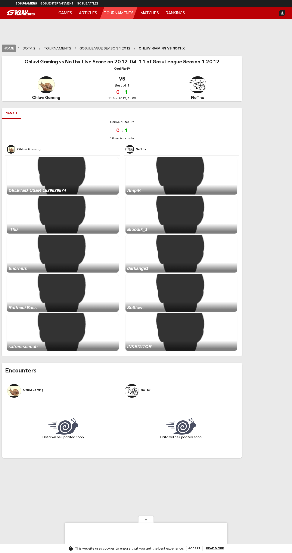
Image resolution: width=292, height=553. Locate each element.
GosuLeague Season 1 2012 (186, 62)
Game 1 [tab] (11, 113)
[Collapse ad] (146, 519)
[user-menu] (282, 13)
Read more (215, 548)
